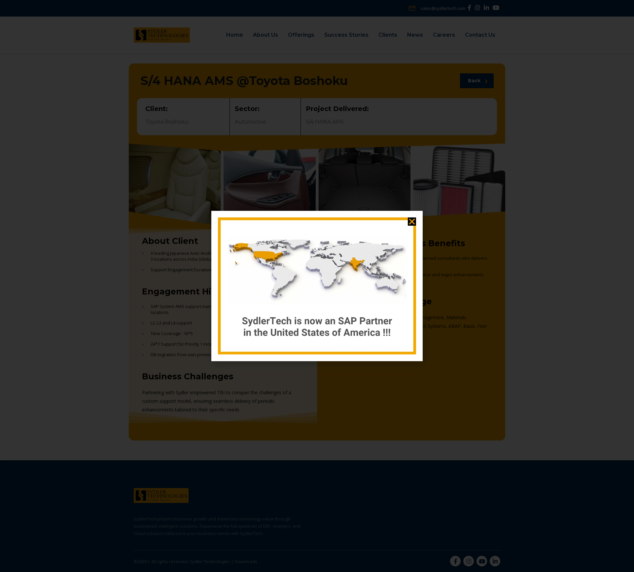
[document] (317, 286)
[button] (412, 221)
